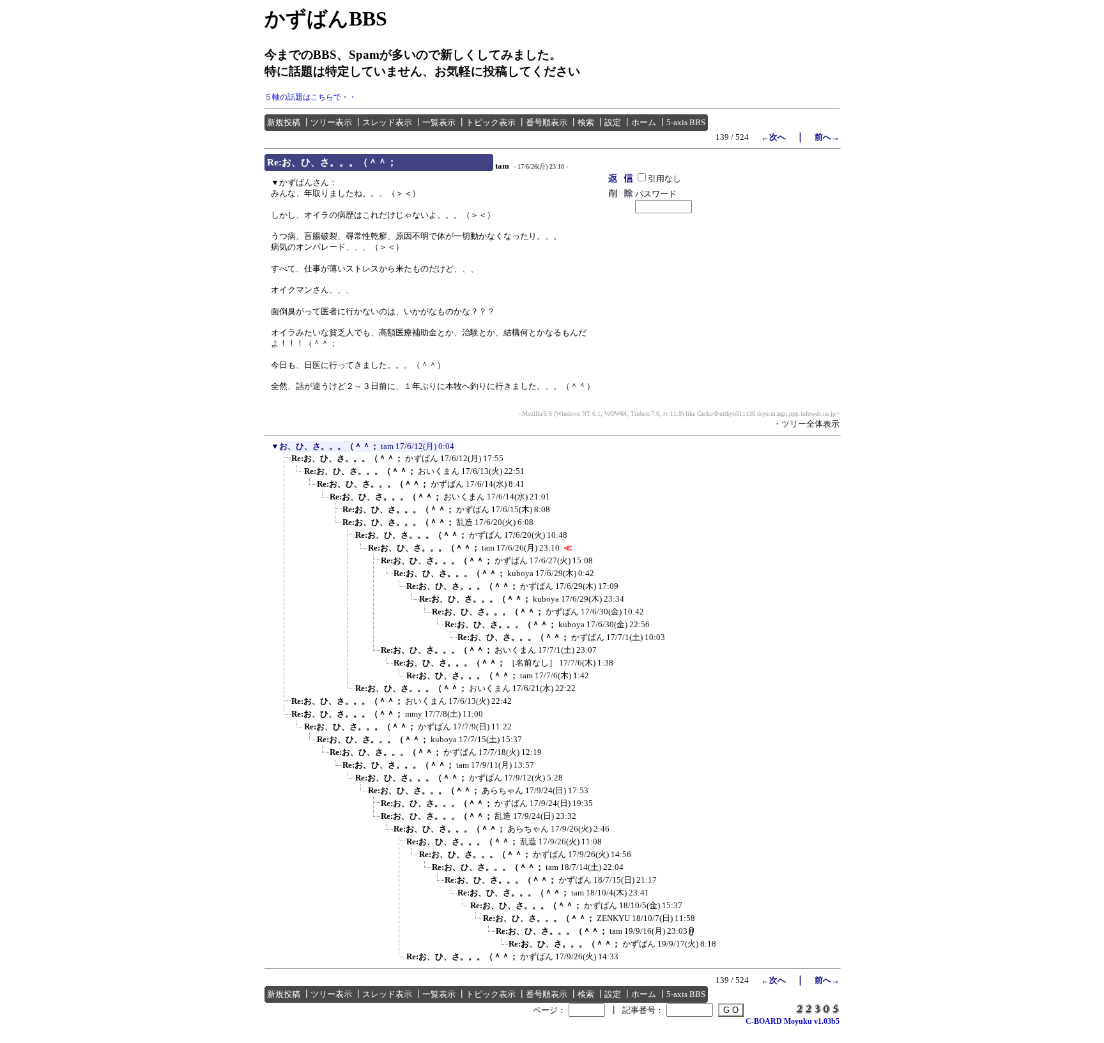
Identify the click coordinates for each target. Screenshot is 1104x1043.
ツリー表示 (331, 122)
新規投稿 (283, 122)
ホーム (643, 122)
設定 (612, 122)
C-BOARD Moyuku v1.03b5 (792, 1021)
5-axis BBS (685, 122)
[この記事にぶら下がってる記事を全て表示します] (285, 462)
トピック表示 (491, 122)
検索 (586, 122)
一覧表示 (439, 122)
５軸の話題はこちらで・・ (310, 97)
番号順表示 (546, 122)
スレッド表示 (387, 122)
